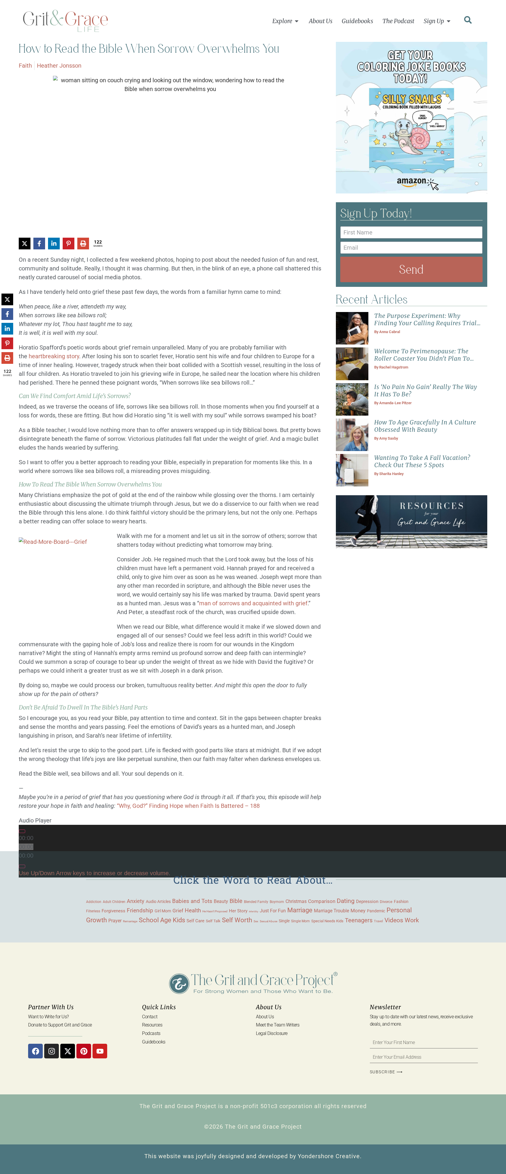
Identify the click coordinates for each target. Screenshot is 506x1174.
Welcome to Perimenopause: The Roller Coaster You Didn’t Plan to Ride (422, 358)
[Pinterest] (83, 1051)
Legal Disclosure (272, 1033)
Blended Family (256, 902)
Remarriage (130, 921)
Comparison (321, 901)
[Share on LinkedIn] (54, 243)
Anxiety (135, 901)
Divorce (386, 901)
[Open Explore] (297, 21)
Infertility (253, 911)
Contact (149, 1016)
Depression (367, 901)
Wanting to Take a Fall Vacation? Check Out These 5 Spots (422, 461)
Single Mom (300, 921)
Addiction (93, 902)
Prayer (115, 920)
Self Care (195, 920)
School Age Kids (162, 920)
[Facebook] (35, 1051)
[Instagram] (51, 1051)
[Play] (22, 831)
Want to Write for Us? (48, 1016)
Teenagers (358, 920)
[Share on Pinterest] (68, 243)
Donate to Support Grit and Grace (60, 1025)
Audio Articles (158, 901)
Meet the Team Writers (278, 1025)
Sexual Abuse (268, 921)
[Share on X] (24, 243)
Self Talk (213, 921)
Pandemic (376, 911)
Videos (393, 920)
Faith (25, 65)
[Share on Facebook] (39, 243)
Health (193, 910)
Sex (256, 921)
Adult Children (114, 901)
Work (412, 920)
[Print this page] (83, 243)
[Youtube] (100, 1051)
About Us (265, 1016)
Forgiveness (113, 911)
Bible (236, 900)
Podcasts (151, 1033)
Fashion (401, 901)
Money (358, 911)
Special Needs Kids (327, 921)
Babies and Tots (192, 901)
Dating (346, 900)
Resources (152, 1025)
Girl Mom (163, 911)
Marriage (299, 910)
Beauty (221, 901)
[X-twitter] (67, 1051)
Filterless (93, 911)
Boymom (277, 902)
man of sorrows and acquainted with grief (253, 603)
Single (284, 920)
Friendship (140, 910)
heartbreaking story (54, 356)
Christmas (296, 901)
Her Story (238, 911)
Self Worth (237, 920)
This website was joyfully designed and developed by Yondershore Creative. (253, 1156)
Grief (177, 911)
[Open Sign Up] (449, 21)
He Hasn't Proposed (215, 911)
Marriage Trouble (331, 911)
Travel (378, 921)
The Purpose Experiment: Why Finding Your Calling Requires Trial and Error (425, 323)
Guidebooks (153, 1042)
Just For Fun (273, 911)
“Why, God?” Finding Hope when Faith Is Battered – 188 (188, 805)
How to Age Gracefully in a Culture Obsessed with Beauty (425, 426)
